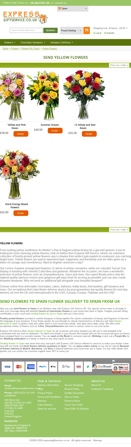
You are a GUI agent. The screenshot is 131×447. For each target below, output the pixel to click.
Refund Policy (71, 389)
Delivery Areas (72, 400)
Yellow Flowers (49, 48)
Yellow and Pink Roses (17, 126)
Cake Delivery (45, 404)
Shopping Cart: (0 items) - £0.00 (109, 28)
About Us (96, 385)
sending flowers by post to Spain (47, 313)
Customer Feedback (102, 389)
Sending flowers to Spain (12, 343)
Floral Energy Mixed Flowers (16, 205)
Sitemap (42, 400)
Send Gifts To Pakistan (76, 408)
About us (104, 8)
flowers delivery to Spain (40, 331)
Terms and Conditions (49, 396)
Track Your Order (73, 404)
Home (95, 8)
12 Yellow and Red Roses (84, 126)
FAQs (40, 389)
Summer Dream (50, 124)
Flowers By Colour (30, 48)
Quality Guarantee (74, 393)
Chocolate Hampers (31, 42)
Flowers (8, 42)
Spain (5, 48)
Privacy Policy (45, 393)
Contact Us (10, 420)
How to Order (71, 396)
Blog (113, 8)
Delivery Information (48, 385)
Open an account (47, 408)
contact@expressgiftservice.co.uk (22, 388)
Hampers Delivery (60, 42)
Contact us (122, 8)
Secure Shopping (73, 385)
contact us (61, 2)
